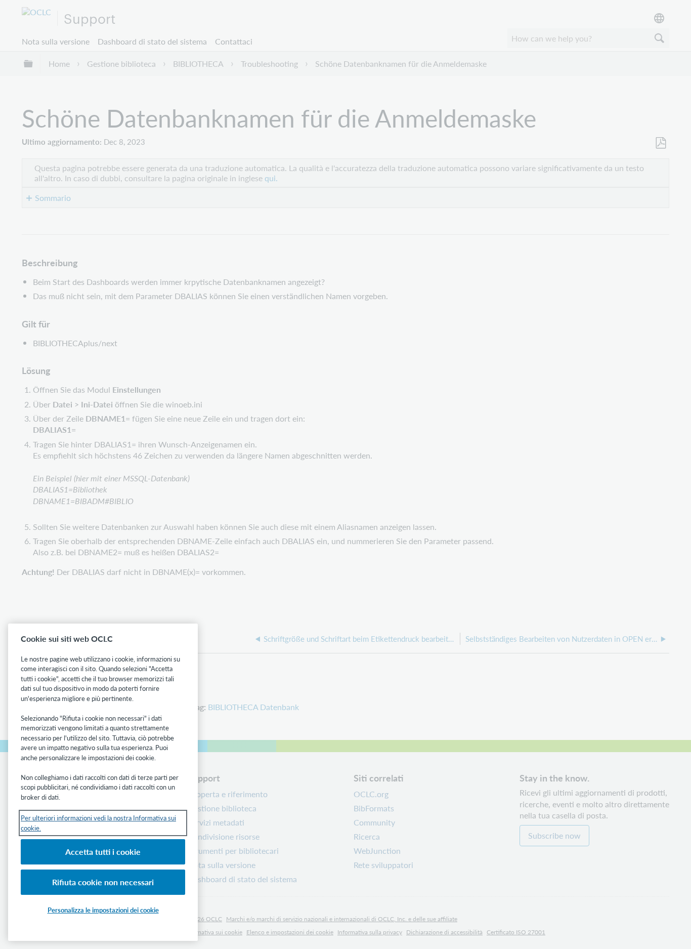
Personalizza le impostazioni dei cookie (103, 910)
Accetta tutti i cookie (103, 851)
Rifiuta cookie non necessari (103, 882)
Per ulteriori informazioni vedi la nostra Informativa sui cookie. (98, 823)
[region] (103, 782)
